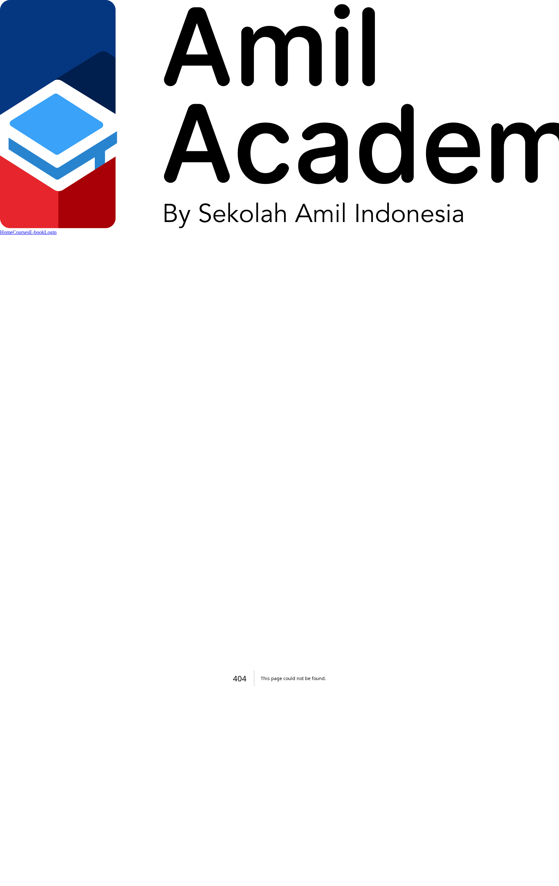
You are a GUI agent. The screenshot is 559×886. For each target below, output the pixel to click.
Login (50, 232)
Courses (21, 232)
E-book (36, 232)
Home (6, 232)
